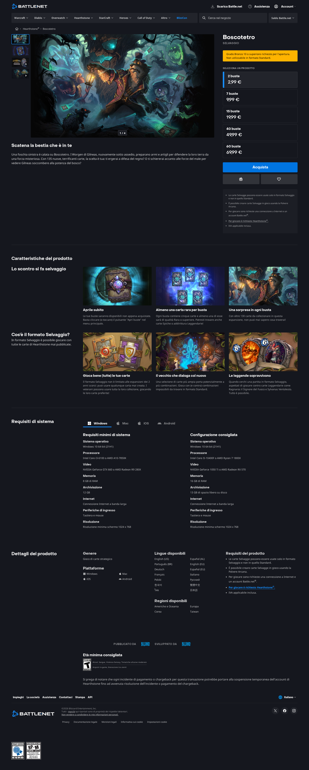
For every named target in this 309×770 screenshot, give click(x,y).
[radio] (260, 80)
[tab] (97, 423)
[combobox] (236, 18)
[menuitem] (21, 18)
